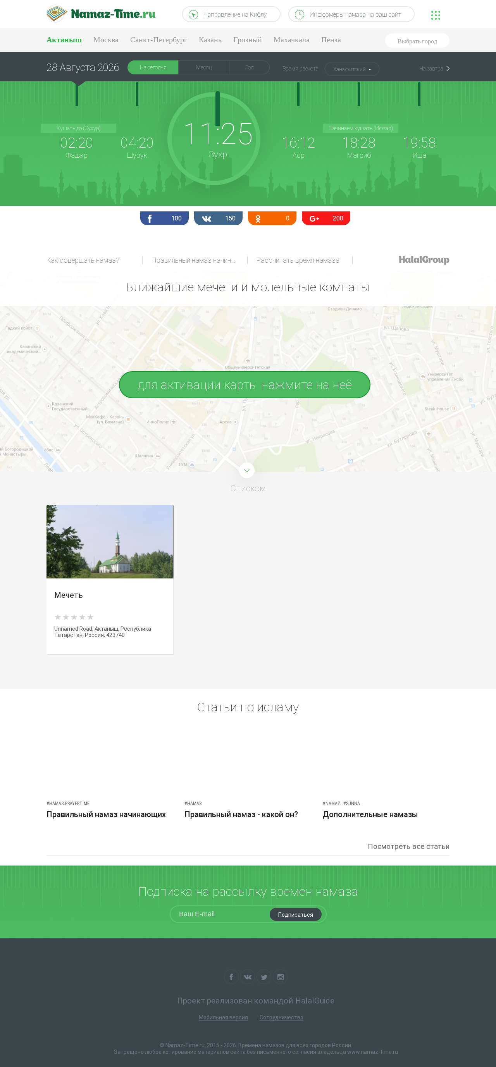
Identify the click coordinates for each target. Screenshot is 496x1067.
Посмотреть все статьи (409, 846)
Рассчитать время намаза (298, 260)
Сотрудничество (281, 1017)
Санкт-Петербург (158, 39)
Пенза (331, 39)
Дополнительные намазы (370, 814)
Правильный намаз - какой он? (241, 814)
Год (249, 67)
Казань (210, 39)
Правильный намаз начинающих (200, 260)
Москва (106, 39)
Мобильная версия (223, 1017)
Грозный (247, 39)
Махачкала (292, 39)
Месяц (204, 67)
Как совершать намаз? (82, 260)
